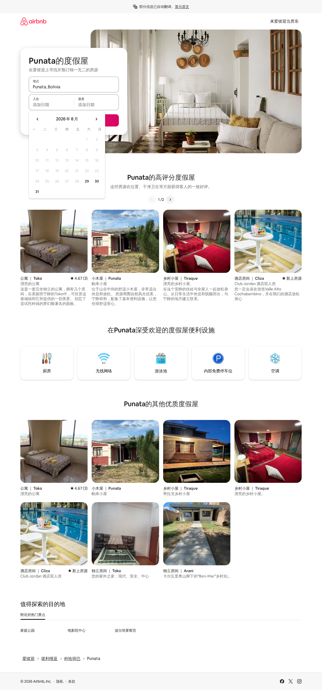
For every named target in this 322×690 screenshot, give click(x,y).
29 (87, 181)
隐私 (59, 681)
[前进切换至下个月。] (96, 119)
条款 (71, 681)
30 (97, 181)
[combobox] (74, 87)
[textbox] (51, 105)
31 (37, 191)
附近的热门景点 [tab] (32, 614)
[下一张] (170, 199)
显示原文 (182, 6)
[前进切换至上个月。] (37, 119)
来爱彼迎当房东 (284, 21)
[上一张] (152, 199)
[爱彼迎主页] (33, 21)
